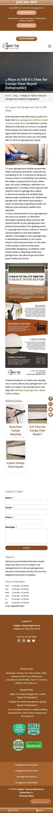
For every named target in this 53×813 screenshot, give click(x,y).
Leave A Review (26, 38)
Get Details (26, 25)
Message (11, 527)
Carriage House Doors (27, 776)
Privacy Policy (26, 795)
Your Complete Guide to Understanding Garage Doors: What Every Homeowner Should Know (27, 713)
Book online (40, 802)
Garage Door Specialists (26, 782)
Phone (9, 517)
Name (9, 498)
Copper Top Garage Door (21, 107)
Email (9, 507)
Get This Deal (27, 12)
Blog (9, 110)
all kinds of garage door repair (30, 390)
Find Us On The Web (26, 636)
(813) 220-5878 (26, 2)
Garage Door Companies (26, 765)
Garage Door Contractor (26, 771)
